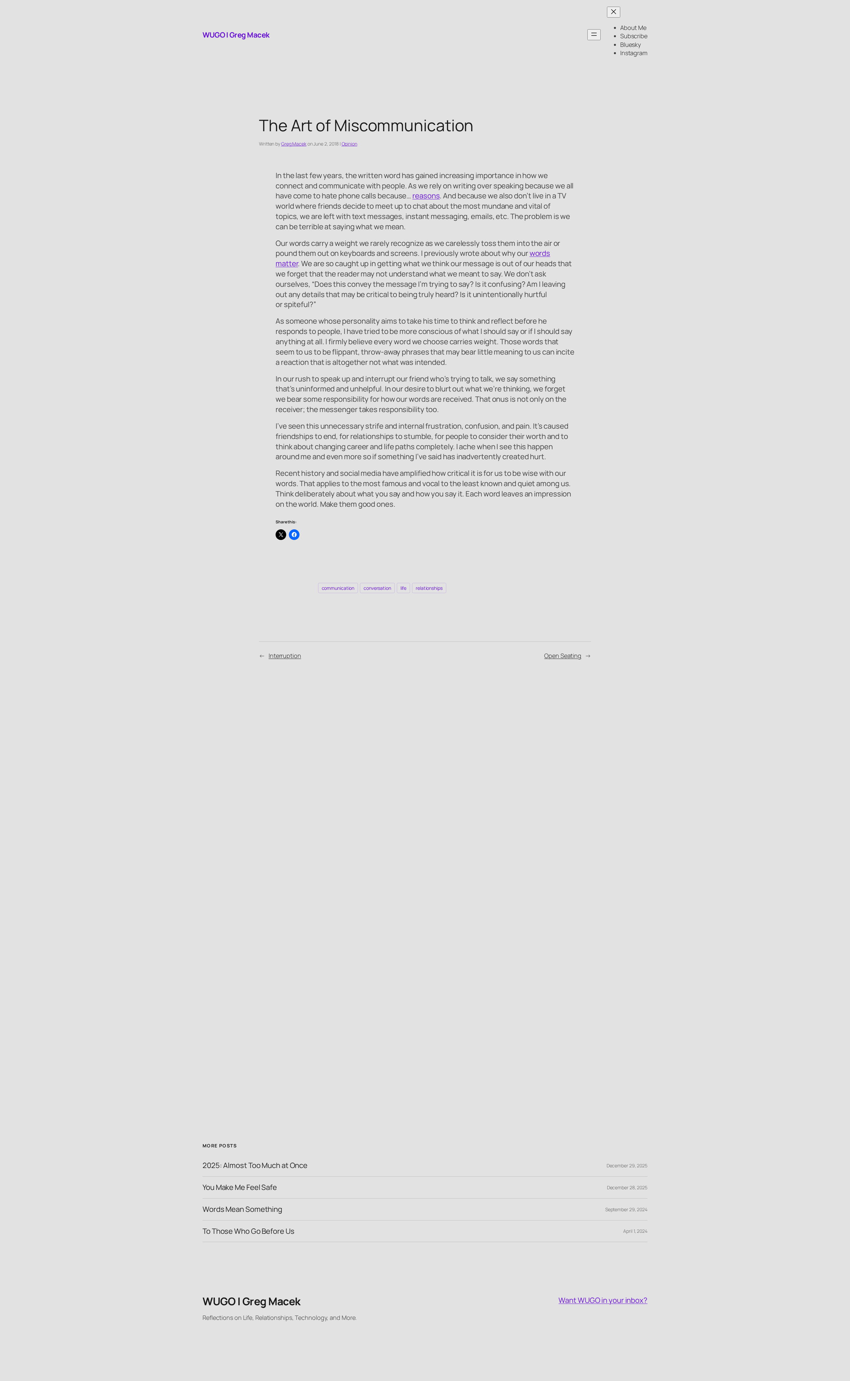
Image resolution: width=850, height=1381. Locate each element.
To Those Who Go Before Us (249, 1231)
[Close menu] (613, 12)
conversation (377, 588)
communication (338, 588)
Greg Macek (293, 144)
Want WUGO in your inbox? (602, 1300)
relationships (429, 588)
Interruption (285, 656)
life (403, 588)
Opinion (349, 144)
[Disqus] (425, 776)
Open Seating (562, 656)
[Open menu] (594, 34)
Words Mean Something (242, 1209)
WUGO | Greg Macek (236, 35)
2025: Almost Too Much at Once (255, 1165)
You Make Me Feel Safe (240, 1187)
